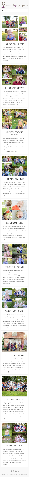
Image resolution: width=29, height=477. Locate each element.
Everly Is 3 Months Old (14, 222)
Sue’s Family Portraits (14, 445)
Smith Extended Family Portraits (14, 133)
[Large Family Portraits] (14, 386)
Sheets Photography (14, 5)
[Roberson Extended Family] (14, 28)
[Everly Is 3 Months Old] (14, 210)
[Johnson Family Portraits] (14, 75)
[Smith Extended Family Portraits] (14, 119)
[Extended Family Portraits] (14, 254)
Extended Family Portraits (14, 267)
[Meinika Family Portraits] (14, 166)
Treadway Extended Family (14, 311)
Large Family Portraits (14, 399)
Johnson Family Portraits (14, 88)
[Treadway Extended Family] (14, 298)
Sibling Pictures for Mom (14, 355)
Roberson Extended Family (14, 43)
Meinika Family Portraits (14, 178)
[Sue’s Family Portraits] (14, 433)
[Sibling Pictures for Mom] (14, 342)
